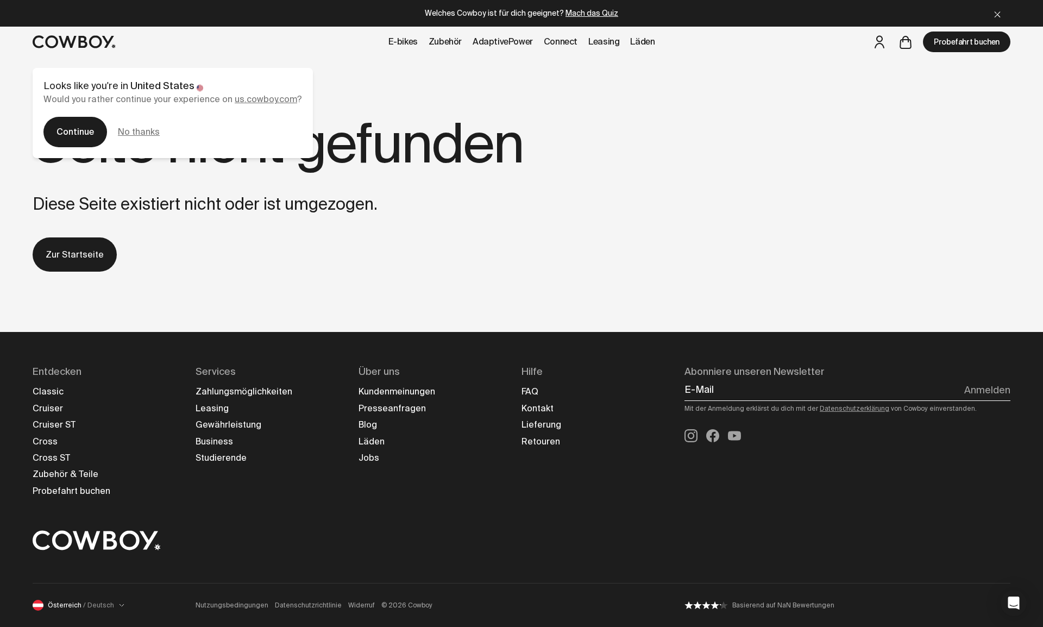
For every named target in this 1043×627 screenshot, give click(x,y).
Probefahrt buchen (967, 42)
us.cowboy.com (266, 99)
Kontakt (538, 408)
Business (214, 441)
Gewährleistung (228, 424)
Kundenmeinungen (397, 391)
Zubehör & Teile (65, 474)
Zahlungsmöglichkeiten (244, 391)
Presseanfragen (392, 408)
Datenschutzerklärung (854, 408)
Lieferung (541, 424)
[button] (1014, 603)
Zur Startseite (75, 254)
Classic (48, 391)
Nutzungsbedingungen (232, 605)
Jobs (369, 457)
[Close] (997, 13)
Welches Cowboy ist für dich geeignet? (521, 13)
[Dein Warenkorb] (906, 42)
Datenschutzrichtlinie (308, 605)
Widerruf (361, 605)
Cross (45, 441)
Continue (75, 131)
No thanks (139, 131)
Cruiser (48, 408)
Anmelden (987, 390)
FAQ (530, 391)
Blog (368, 424)
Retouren (541, 441)
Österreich (81, 605)
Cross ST (51, 457)
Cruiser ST (54, 424)
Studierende (221, 457)
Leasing (212, 408)
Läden (372, 441)
